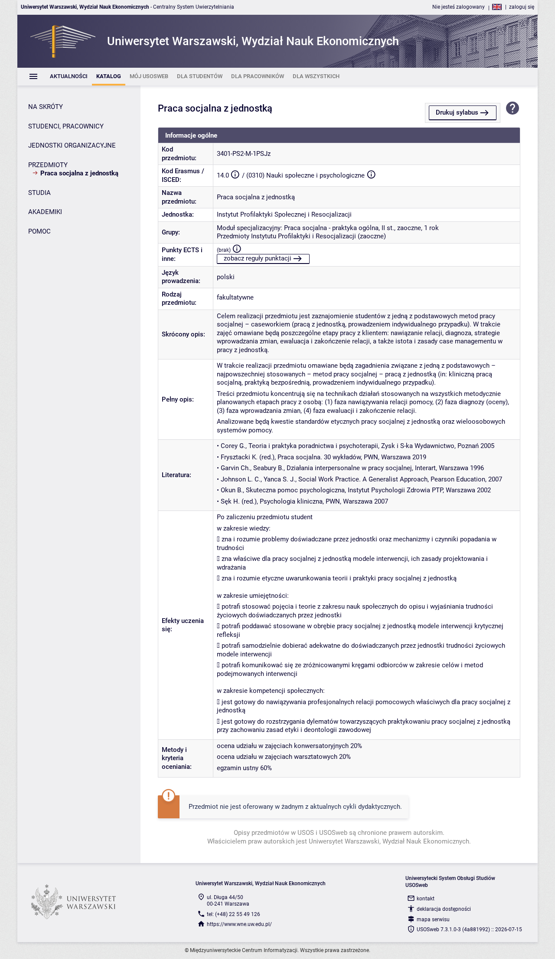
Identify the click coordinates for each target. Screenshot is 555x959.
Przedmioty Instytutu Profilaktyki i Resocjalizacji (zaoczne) (301, 236)
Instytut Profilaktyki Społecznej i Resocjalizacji (284, 214)
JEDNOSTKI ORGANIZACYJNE (72, 145)
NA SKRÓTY (45, 107)
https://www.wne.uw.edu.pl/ (239, 924)
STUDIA (39, 193)
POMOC (39, 231)
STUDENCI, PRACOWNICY (66, 126)
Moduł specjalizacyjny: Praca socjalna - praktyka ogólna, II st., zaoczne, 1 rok (328, 228)
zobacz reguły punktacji (257, 258)
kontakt (425, 899)
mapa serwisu (433, 919)
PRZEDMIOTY (48, 165)
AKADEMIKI (45, 212)
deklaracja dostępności (444, 909)
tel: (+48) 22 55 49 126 (233, 914)
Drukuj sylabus (457, 112)
